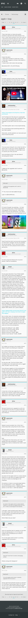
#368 (25, 204)
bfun (13, 27)
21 (17, 22)
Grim (11, 71)
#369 (25, 238)
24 (21, 22)
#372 (25, 343)
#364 (25, 109)
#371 (25, 270)
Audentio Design (18, 608)
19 (13, 22)
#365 (25, 144)
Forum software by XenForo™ (14, 607)
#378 (25, 527)
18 (11, 22)
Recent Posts (15, 7)
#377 (25, 497)
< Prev (3, 22)
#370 (25, 256)
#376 (25, 453)
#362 (25, 54)
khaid (10, 266)
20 (15, 22)
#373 (25, 388)
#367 (25, 179)
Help (16, 615)
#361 (25, 31)
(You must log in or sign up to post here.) (14, 594)
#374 (25, 405)
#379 (25, 548)
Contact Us (11, 615)
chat (2, 7)
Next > (24, 22)
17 (9, 22)
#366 (25, 165)
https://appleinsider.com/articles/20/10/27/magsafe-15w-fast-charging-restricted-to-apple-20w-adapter (14, 312)
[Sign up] (22, 3)
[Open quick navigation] (25, 14)
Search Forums (7, 7)
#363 (25, 75)
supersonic (9, 50)
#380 (25, 570)
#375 (25, 422)
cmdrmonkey (11, 105)
